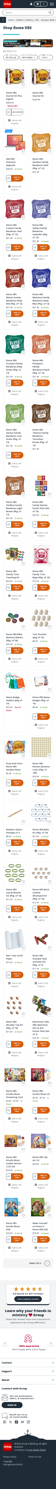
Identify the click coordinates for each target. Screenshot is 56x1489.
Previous (5, 1343)
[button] (11, 57)
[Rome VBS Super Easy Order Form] (28, 43)
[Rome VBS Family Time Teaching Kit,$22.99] (14, 555)
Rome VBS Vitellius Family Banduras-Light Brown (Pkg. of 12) (14, 508)
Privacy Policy (9, 1456)
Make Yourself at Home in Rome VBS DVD (40, 1226)
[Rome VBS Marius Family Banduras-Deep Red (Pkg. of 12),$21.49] (14, 278)
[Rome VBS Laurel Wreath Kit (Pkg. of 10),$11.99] (14, 873)
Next (51, 1343)
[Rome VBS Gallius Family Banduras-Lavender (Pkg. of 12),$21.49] (41, 209)
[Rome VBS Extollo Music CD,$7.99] (41, 1075)
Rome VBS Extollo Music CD (41, 1092)
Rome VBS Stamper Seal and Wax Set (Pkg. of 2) (40, 960)
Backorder (17, 112)
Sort (23, 55)
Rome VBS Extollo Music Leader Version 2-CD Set (14, 1162)
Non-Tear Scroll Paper (14, 957)
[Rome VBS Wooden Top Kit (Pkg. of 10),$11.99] (14, 1005)
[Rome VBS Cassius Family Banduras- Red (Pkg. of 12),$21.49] (14, 209)
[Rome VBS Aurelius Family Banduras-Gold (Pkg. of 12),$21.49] (41, 142)
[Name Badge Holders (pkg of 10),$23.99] (14, 681)
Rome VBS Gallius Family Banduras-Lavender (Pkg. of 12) (40, 231)
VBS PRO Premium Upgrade (11, 162)
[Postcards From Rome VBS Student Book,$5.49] (14, 747)
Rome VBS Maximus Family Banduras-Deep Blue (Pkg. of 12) (41, 299)
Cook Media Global (36, 1449)
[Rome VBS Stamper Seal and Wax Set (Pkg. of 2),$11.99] (41, 939)
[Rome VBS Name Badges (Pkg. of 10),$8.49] (41, 681)
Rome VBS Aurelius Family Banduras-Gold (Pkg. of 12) (40, 164)
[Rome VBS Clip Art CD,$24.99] (41, 1141)
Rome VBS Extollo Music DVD (13, 1226)
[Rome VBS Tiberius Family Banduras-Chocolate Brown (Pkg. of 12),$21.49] (41, 413)
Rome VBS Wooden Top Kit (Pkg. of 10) (14, 1024)
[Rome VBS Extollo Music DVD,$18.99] (14, 1207)
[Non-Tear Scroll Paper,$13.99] (14, 939)
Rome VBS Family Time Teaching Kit (12, 574)
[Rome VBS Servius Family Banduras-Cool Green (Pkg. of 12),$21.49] (14, 413)
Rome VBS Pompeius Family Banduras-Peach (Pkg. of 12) (41, 366)
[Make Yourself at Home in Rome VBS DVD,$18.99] (41, 1207)
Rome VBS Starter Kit (38, 94)
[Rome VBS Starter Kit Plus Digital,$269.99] (14, 76)
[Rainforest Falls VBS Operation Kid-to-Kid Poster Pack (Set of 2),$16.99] (41, 1005)
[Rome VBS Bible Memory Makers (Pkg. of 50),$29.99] (14, 618)
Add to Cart (17, 178)
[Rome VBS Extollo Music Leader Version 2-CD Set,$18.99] (14, 1141)
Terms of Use (34, 1456)
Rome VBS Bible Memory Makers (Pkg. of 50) (14, 637)
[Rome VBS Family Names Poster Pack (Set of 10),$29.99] (41, 485)
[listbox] (28, 57)
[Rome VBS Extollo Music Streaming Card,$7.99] (14, 1075)
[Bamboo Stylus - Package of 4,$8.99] (14, 813)
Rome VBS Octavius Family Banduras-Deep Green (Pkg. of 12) (14, 366)
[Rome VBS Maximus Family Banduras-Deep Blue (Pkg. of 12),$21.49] (41, 278)
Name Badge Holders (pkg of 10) (14, 700)
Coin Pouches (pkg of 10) (39, 636)
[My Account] (31, 3)
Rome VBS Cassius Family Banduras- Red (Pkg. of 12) (14, 230)
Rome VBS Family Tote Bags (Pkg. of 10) (41, 574)
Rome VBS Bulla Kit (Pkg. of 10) (41, 831)
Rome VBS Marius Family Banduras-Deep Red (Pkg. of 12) (14, 299)
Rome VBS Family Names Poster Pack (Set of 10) (41, 507)
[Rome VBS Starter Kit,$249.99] (41, 76)
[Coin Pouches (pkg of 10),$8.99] (41, 618)
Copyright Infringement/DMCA (13, 1463)
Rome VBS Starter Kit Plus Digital (14, 95)
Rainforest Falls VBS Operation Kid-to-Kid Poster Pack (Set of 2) (41, 1028)
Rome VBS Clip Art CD (40, 1159)
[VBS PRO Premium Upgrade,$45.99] (14, 142)
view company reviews (28, 1299)
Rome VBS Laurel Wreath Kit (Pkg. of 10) (13, 892)
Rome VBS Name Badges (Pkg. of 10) (41, 700)
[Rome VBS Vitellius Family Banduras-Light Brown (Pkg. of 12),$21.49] (14, 485)
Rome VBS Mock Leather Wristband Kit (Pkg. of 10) (41, 894)
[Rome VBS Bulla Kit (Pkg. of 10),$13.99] (41, 813)
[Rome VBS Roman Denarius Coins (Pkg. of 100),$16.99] (41, 747)
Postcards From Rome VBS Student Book (14, 766)
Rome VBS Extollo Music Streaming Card (14, 1094)
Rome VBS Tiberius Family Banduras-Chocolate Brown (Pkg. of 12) (41, 437)
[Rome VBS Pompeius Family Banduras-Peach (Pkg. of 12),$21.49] (41, 344)
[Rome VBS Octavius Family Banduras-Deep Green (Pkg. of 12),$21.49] (14, 344)
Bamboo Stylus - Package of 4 (14, 831)
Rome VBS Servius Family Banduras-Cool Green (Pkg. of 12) (14, 436)
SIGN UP (12, 1405)
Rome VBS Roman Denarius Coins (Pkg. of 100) (41, 768)
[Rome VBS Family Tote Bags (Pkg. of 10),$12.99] (41, 555)
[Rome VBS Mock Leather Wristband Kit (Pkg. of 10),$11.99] (41, 873)
